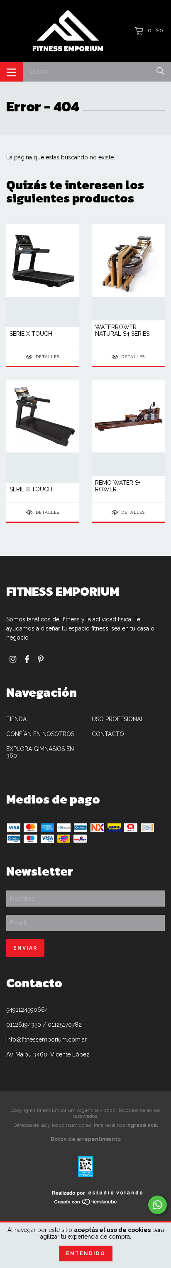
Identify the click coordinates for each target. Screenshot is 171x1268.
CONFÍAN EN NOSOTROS (40, 734)
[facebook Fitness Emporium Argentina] (27, 659)
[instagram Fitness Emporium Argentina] (13, 659)
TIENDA (16, 719)
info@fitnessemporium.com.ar (46, 1039)
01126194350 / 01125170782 (44, 1024)
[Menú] (11, 72)
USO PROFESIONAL (118, 719)
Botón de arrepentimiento (86, 1139)
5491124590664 (27, 1009)
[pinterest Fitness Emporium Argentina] (40, 659)
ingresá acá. (142, 1125)
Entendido (85, 1253)
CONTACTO (108, 734)
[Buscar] (160, 71)
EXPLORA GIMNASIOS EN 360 (40, 752)
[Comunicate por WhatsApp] (157, 1205)
